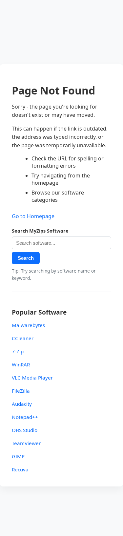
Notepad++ (25, 417)
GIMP (18, 456)
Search (26, 258)
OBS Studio (24, 430)
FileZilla (21, 390)
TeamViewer (26, 443)
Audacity (22, 404)
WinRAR (21, 364)
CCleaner (22, 338)
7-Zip (18, 351)
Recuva (20, 469)
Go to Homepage (33, 216)
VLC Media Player (32, 377)
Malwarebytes (28, 325)
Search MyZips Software (40, 231)
